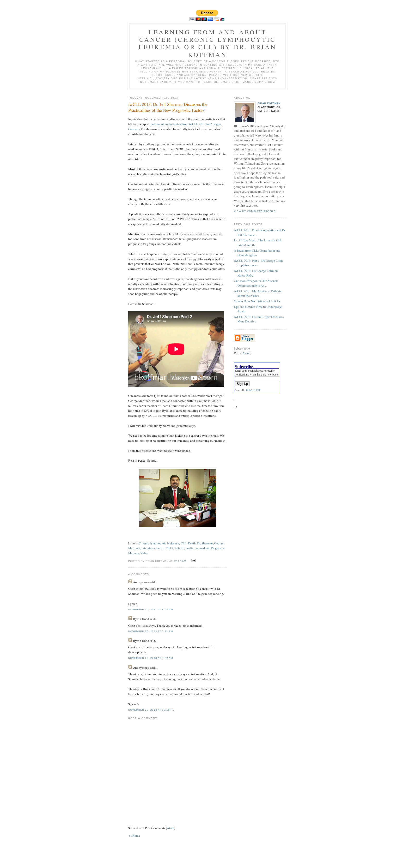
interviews (148, 548)
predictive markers (197, 548)
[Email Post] (193, 561)
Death (192, 543)
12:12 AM (180, 561)
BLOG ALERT (253, 390)
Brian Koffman (269, 103)
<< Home (134, 835)
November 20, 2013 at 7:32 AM (150, 658)
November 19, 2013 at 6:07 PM (150, 609)
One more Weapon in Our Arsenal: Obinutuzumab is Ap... (256, 283)
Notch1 (179, 548)
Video (144, 553)
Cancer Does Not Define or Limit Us (257, 301)
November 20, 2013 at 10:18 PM (151, 710)
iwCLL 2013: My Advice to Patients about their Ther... (257, 293)
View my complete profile (255, 211)
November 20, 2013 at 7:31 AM (150, 631)
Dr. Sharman (205, 543)
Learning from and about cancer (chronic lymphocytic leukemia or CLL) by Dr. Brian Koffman (208, 43)
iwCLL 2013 (164, 548)
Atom (170, 828)
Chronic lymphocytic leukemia (159, 543)
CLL (184, 543)
